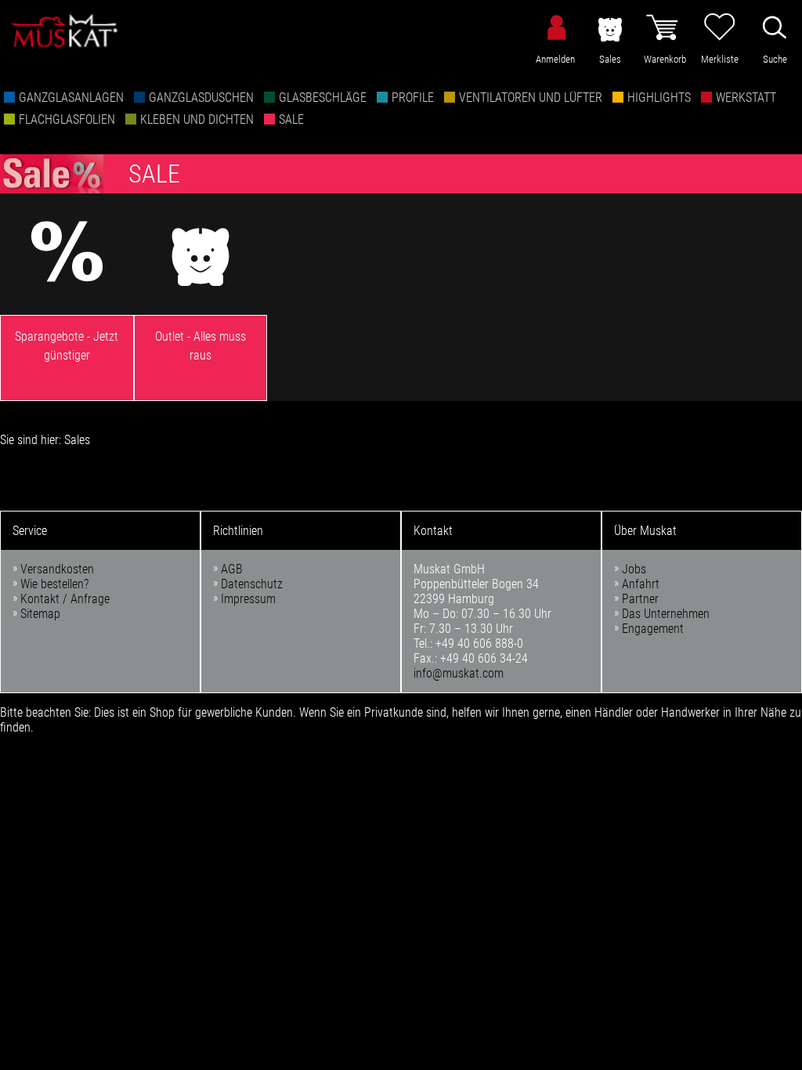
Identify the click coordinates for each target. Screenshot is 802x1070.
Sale (291, 119)
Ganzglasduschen (201, 97)
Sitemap (40, 613)
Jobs (634, 569)
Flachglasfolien (67, 119)
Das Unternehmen (666, 613)
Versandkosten (57, 569)
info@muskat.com (459, 673)
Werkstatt (746, 97)
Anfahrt (640, 584)
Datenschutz (252, 584)
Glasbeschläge (323, 97)
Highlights (659, 97)
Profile (413, 97)
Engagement (653, 628)
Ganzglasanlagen (71, 97)
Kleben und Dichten (197, 119)
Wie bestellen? (54, 584)
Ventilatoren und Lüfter (530, 97)
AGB (232, 569)
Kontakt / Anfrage (65, 598)
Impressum (248, 598)
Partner (640, 598)
